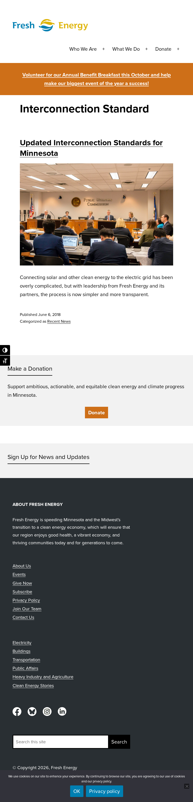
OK (76, 791)
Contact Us (23, 617)
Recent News (59, 321)
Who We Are (83, 49)
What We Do (126, 49)
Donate (163, 49)
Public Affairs (25, 668)
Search (119, 742)
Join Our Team (27, 609)
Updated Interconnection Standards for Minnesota (91, 148)
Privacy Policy (26, 600)
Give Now (22, 583)
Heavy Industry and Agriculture (43, 677)
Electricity (22, 642)
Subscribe (22, 591)
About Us (22, 566)
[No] (186, 786)
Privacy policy (104, 791)
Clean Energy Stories (33, 685)
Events (19, 574)
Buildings (21, 651)
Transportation (26, 659)
